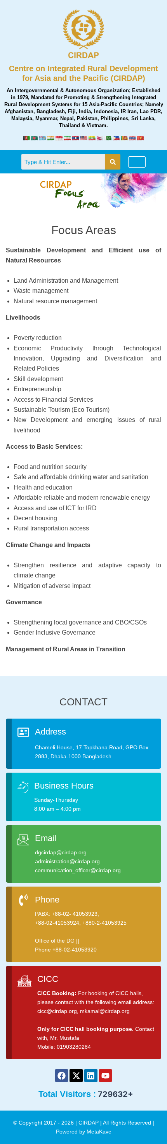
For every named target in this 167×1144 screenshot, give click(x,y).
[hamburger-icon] (137, 162)
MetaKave (99, 1131)
